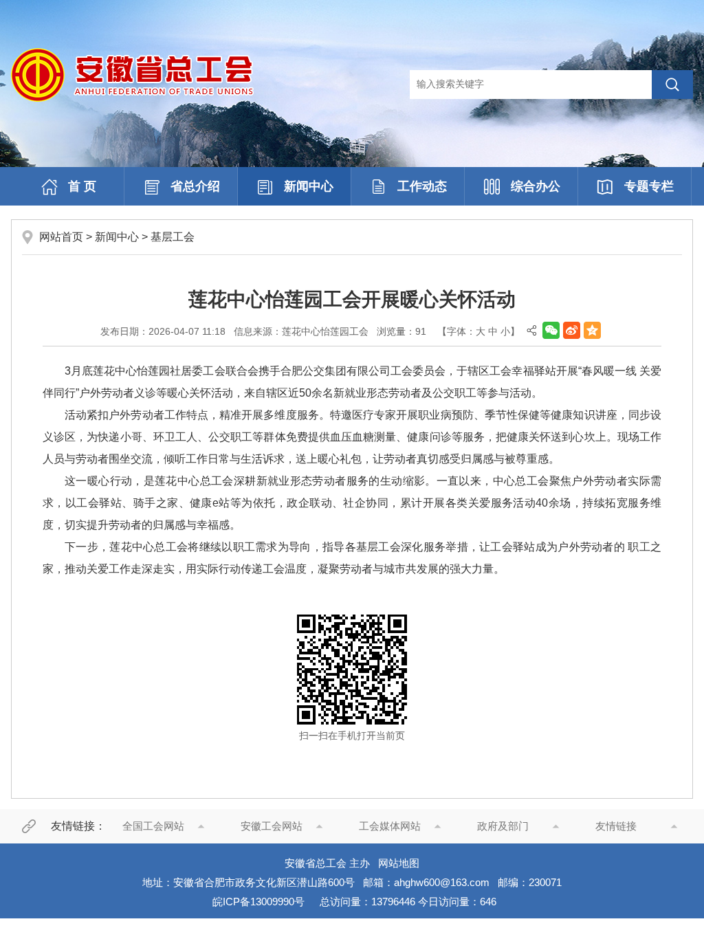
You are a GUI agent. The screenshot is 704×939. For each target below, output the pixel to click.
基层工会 (173, 237)
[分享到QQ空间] (592, 330)
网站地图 (398, 863)
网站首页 (61, 237)
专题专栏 (649, 186)
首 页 (82, 186)
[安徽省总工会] (132, 74)
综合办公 (535, 186)
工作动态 (422, 186)
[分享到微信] (551, 330)
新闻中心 (308, 186)
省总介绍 (195, 186)
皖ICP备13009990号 (258, 901)
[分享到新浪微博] (571, 330)
